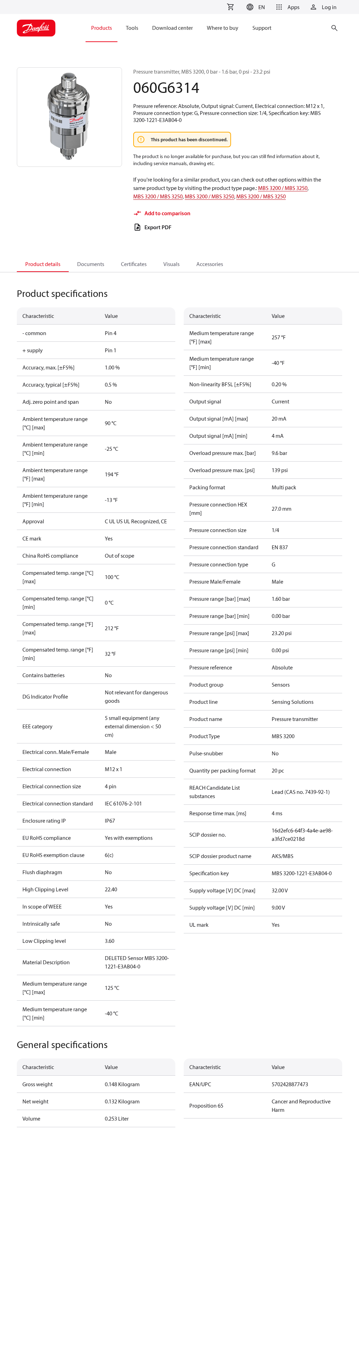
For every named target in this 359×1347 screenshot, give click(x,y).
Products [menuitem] (101, 27)
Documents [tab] (90, 263)
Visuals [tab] (171, 263)
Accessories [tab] (209, 263)
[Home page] (36, 28)
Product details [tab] (42, 263)
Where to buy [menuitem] (222, 27)
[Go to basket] (230, 7)
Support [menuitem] (261, 27)
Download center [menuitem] (172, 27)
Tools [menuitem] (132, 27)
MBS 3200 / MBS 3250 (282, 187)
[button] (254, 7)
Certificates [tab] (134, 263)
